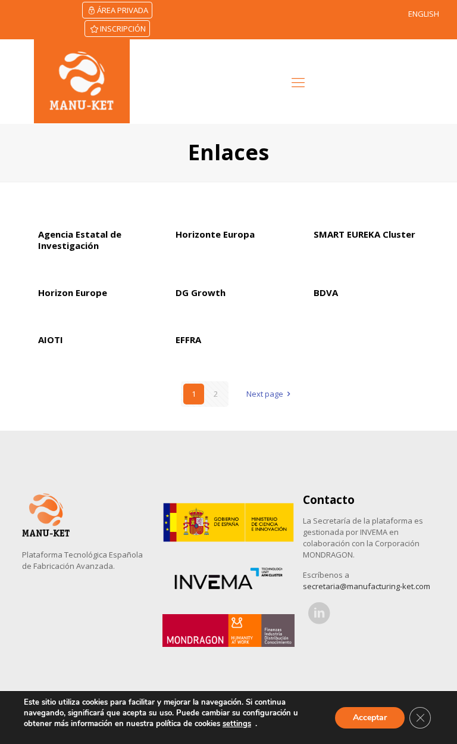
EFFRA (188, 339)
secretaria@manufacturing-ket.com (366, 586)
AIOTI (50, 339)
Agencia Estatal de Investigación (79, 239)
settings (237, 723)
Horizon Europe (72, 292)
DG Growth (201, 292)
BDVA (326, 292)
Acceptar (370, 717)
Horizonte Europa (215, 234)
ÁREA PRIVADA (122, 10)
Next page (264, 393)
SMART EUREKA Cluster (364, 234)
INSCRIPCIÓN (123, 28)
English (423, 13)
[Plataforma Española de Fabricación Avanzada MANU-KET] (82, 81)
